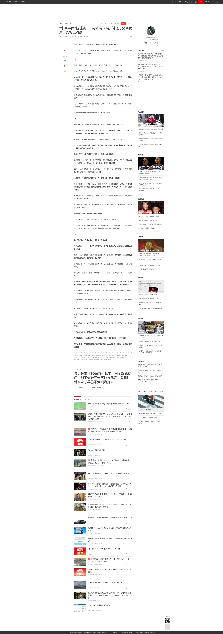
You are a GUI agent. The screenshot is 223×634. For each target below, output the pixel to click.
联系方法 (99, 632)
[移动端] (174, 2)
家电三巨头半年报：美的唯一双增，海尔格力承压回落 (108, 473)
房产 (150, 391)
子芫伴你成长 (79, 36)
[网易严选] (186, 2)
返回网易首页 (80, 388)
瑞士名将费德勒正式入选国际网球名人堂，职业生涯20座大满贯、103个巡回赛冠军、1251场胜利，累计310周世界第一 (110, 595)
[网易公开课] (180, 2)
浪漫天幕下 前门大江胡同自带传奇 (148, 395)
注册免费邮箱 (208, 2)
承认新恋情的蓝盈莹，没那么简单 (148, 228)
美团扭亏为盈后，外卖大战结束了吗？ (149, 298)
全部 (162, 50)
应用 (10, 2)
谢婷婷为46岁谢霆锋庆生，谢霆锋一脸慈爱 (150, 220)
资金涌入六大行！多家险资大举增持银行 (149, 265)
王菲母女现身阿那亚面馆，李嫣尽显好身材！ (151, 224)
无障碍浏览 (16, 2)
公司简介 (94, 632)
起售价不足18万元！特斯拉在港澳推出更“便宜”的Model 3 (110, 518)
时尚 (139, 391)
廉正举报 (136, 632)
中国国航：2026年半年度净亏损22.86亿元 (104, 549)
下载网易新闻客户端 (96, 388)
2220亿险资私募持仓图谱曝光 (99, 605)
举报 (131, 36)
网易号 (66, 23)
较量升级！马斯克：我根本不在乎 (148, 294)
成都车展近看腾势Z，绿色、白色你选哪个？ (150, 341)
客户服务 (109, 632)
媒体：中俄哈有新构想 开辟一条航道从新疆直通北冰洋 (109, 404)
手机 (156, 391)
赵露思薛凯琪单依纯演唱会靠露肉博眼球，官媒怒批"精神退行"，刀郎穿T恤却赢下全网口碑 (150, 66)
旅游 (144, 391)
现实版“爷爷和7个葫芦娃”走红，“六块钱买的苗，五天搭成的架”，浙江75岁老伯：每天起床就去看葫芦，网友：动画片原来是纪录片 (110, 416)
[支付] (191, 2)
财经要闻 (141, 237)
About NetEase (87, 632)
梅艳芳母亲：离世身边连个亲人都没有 (149, 216)
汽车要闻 (141, 319)
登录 (201, 2)
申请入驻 (129, 23)
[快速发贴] (65, 46)
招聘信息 (104, 632)
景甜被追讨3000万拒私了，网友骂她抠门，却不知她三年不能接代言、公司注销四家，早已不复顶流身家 (102, 378)
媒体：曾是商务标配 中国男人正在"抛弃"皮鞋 (151, 129)
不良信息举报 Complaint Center (125, 632)
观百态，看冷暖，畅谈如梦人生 (150, 39)
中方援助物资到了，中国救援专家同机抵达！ (105, 583)
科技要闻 (141, 278)
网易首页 (5, 2)
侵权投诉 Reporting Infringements (147, 632)
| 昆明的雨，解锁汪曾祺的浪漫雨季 (150, 376)
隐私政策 (115, 632)
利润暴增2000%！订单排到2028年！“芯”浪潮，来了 (108, 439)
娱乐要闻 (141, 199)
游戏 (161, 391)
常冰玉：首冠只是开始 (96, 450)
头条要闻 (141, 112)
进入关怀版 (22, 2)
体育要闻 (141, 155)
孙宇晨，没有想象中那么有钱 (146, 269)
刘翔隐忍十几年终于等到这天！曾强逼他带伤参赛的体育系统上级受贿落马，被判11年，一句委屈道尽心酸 (150, 77)
